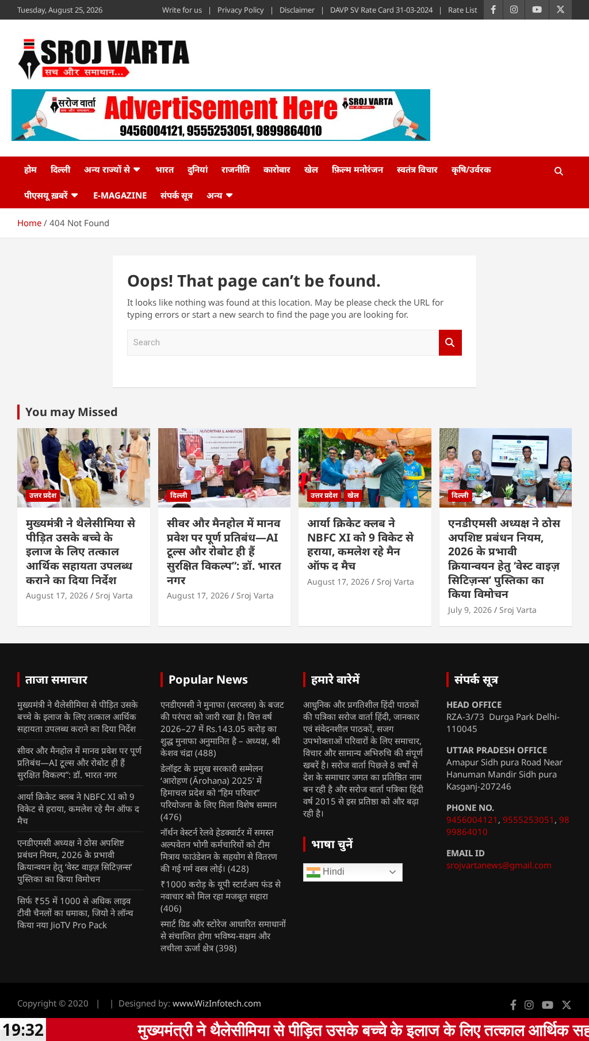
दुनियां (198, 169)
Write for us (182, 10)
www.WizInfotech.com (217, 1003)
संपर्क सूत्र (176, 195)
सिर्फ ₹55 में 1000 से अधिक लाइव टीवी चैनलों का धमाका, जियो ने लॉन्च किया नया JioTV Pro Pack (75, 913)
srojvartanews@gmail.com (499, 865)
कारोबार (276, 169)
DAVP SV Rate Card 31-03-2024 (381, 10)
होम (30, 169)
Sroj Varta (114, 595)
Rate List (462, 10)
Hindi (332, 871)
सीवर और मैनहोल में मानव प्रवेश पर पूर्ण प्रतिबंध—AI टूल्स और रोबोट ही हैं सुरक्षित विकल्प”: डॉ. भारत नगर (224, 552)
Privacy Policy (240, 10)
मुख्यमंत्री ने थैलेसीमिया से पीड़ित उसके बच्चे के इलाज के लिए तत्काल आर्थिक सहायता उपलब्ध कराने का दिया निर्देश (80, 552)
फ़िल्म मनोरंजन (357, 169)
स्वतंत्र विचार (417, 169)
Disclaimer (297, 10)
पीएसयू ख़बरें (46, 195)
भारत (164, 169)
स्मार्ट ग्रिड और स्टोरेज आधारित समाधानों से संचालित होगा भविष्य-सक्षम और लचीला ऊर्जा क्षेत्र (223, 936)
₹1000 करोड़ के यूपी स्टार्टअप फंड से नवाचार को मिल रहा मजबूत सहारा (220, 890)
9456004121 (472, 819)
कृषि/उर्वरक (471, 169)
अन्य (214, 195)
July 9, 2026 (470, 609)
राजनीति (235, 169)
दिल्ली (60, 169)
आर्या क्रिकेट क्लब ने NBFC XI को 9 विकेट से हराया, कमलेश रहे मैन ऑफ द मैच (360, 544)
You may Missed (71, 412)
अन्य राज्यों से (107, 169)
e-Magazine (120, 195)
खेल (311, 169)
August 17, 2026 (57, 595)
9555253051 (528, 819)
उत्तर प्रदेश (42, 495)
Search (450, 343)
